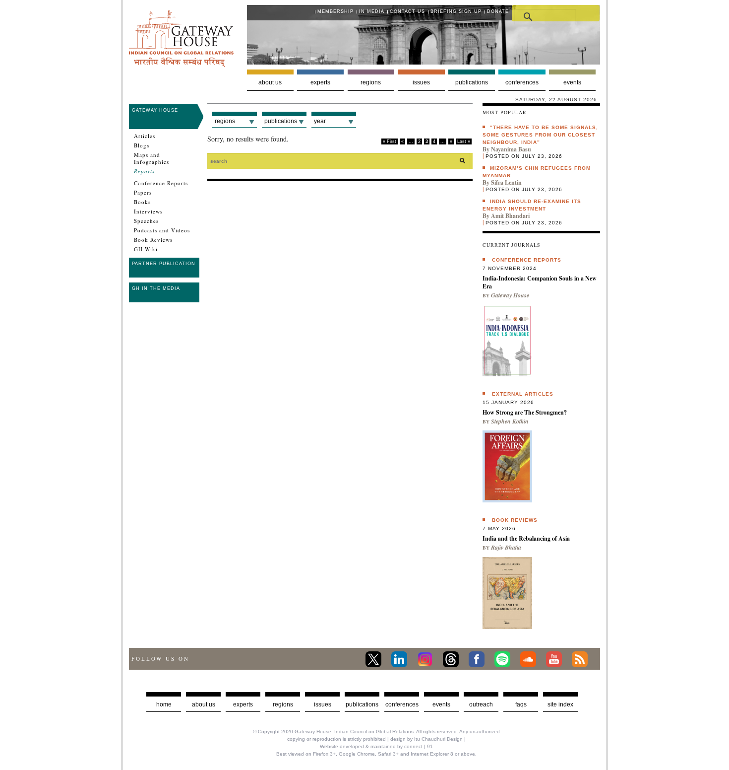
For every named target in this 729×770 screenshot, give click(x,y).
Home (164, 704)
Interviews (148, 211)
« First (389, 141)
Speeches (146, 220)
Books (142, 202)
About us (270, 82)
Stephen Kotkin (510, 421)
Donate (498, 11)
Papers (143, 192)
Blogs (141, 145)
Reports (144, 171)
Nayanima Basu (511, 149)
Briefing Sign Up (456, 11)
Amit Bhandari (510, 215)
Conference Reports (161, 183)
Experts (320, 82)
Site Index (560, 704)
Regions (371, 82)
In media (371, 11)
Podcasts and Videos (162, 230)
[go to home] (181, 64)
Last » (463, 141)
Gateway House (155, 110)
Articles (144, 136)
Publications (471, 82)
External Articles (522, 394)
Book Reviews (153, 239)
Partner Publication (163, 263)
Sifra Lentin (506, 182)
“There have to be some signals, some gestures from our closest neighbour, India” (540, 135)
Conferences (522, 82)
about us (203, 704)
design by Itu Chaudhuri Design (426, 739)
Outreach (481, 704)
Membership (335, 11)
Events (572, 82)
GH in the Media (156, 288)
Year (320, 121)
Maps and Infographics (151, 158)
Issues (421, 82)
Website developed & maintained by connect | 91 (376, 746)
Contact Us (407, 11)
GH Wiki (146, 249)
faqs (521, 704)
